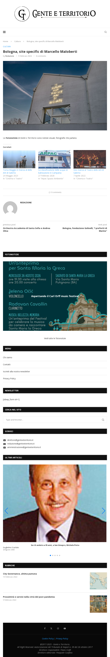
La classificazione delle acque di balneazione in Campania (53, 171)
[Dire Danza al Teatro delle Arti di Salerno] (89, 159)
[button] (5, 295)
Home (5, 41)
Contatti (6, 364)
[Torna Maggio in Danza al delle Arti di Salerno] (19, 159)
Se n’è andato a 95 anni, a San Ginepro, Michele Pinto (55, 545)
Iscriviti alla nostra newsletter (16, 371)
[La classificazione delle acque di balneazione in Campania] (54, 159)
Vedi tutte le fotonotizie (55, 338)
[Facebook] (44, 628)
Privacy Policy (9, 378)
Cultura (17, 41)
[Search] (105, 32)
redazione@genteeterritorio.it (21, 443)
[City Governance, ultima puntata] (98, 581)
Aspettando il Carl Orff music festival (55, 296)
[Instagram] (58, 628)
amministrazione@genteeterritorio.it (24, 447)
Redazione (9, 56)
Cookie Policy (48, 638)
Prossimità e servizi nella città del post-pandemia (29, 596)
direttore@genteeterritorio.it (20, 440)
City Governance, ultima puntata (20, 573)
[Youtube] (65, 628)
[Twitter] (51, 628)
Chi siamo (7, 357)
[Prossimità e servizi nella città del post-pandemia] (98, 604)
